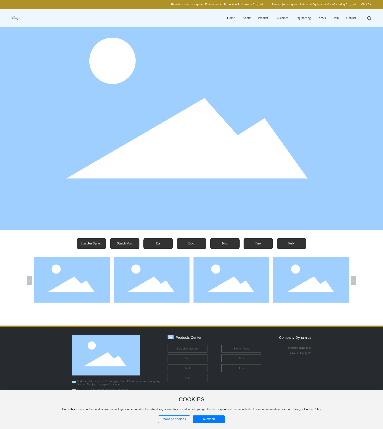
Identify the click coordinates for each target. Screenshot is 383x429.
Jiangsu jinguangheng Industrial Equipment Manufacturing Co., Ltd (313, 4)
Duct (191, 243)
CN (363, 4)
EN (369, 4)
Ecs (158, 243)
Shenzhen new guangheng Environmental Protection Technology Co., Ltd (216, 4)
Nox (225, 243)
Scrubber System (91, 243)
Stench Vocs (125, 243)
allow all (209, 419)
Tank (258, 243)
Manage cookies (174, 419)
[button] (29, 280)
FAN (291, 243)
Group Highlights (300, 353)
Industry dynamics (299, 347)
